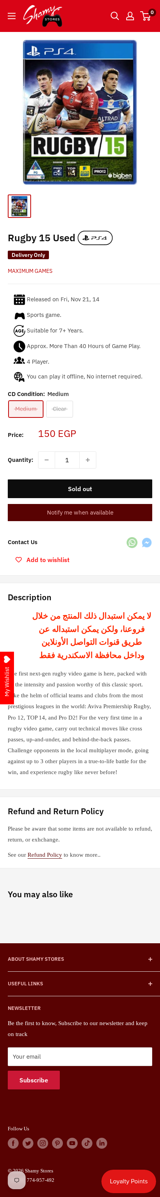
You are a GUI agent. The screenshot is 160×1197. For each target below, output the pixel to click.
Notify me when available (80, 512)
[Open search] (115, 16)
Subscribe (33, 1080)
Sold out (80, 489)
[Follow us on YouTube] (72, 1143)
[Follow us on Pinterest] (57, 1143)
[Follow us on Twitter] (28, 1143)
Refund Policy (45, 855)
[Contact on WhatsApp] (132, 542)
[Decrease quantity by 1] (46, 460)
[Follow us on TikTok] (87, 1143)
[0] (146, 16)
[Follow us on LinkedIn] (101, 1143)
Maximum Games (30, 270)
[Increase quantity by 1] (88, 460)
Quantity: (20, 459)
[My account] (130, 16)
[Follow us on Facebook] (13, 1143)
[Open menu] (12, 16)
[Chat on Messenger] (146, 542)
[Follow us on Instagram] (42, 1143)
